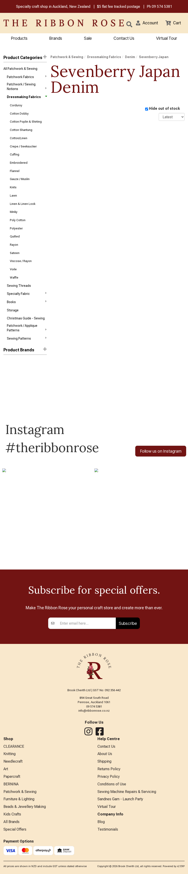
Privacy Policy (108, 776)
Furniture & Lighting (18, 799)
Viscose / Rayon (21, 261)
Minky (13, 212)
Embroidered (19, 162)
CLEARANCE (13, 746)
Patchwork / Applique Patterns (22, 328)
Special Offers (14, 829)
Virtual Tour (166, 38)
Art (5, 769)
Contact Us (123, 38)
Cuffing (14, 154)
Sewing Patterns (19, 338)
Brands (55, 38)
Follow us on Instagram (160, 451)
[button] (147, 23)
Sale (88, 38)
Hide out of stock (164, 108)
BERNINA (11, 784)
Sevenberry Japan (154, 57)
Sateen (14, 253)
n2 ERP (181, 866)
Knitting (9, 754)
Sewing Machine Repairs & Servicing (126, 791)
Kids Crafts (12, 814)
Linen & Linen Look (22, 204)
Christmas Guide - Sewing (26, 318)
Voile (13, 269)
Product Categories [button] (22, 57)
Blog (101, 822)
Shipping (104, 761)
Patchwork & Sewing (66, 57)
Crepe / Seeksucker (23, 146)
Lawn (13, 195)
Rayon (14, 244)
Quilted (15, 236)
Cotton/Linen (18, 138)
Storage (13, 310)
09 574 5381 (162, 6)
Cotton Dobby (19, 113)
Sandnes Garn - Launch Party (120, 799)
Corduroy (16, 105)
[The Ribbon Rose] (39, 23)
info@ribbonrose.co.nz (94, 710)
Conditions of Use (111, 784)
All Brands (11, 822)
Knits (13, 187)
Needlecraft (12, 761)
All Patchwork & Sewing (20, 68)
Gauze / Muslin (20, 179)
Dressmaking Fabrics (24, 97)
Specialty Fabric (18, 294)
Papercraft (11, 776)
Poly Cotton (17, 220)
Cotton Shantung (21, 130)
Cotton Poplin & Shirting (26, 121)
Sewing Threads (19, 286)
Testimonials (107, 829)
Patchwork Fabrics (20, 77)
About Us (104, 754)
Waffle (14, 277)
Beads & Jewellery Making (24, 806)
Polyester (16, 228)
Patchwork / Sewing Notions (21, 86)
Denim (130, 57)
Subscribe (128, 623)
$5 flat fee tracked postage (118, 6)
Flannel (14, 171)
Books (11, 302)
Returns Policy (108, 769)
